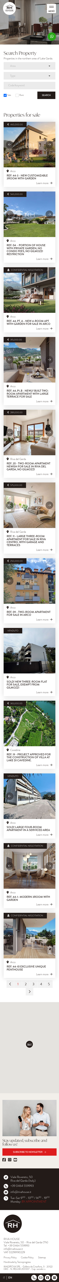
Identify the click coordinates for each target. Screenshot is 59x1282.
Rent (21, 95)
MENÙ (51, 11)
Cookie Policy (27, 1257)
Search (46, 95)
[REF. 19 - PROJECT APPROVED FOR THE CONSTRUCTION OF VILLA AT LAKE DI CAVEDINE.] (30, 723)
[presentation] (9, 144)
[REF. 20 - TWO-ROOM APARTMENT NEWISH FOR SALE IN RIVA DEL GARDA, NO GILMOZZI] (30, 432)
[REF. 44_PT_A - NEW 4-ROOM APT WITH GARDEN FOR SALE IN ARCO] (30, 290)
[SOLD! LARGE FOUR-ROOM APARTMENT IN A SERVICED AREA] (30, 796)
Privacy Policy (10, 1257)
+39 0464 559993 (22, 1186)
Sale (9, 95)
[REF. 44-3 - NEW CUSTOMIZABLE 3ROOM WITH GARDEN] (30, 144)
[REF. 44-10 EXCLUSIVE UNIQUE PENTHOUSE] (30, 935)
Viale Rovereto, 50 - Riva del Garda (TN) (26, 1242)
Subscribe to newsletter (28, 1152)
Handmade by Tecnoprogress (17, 1262)
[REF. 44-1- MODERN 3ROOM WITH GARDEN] (30, 866)
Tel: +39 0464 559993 (16, 1245)
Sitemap (42, 1257)
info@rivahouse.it (20, 1192)
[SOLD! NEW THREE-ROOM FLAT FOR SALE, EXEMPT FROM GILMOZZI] (30, 650)
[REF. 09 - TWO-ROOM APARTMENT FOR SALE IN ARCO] (30, 581)
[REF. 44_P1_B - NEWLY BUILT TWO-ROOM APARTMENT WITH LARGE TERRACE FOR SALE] (30, 360)
